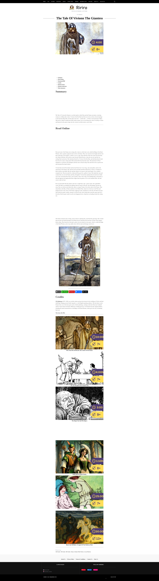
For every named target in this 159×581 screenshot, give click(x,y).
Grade (64, 1)
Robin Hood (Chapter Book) (79, 474)
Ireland (76, 551)
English (90, 1)
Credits (59, 82)
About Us (96, 1)
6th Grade (68, 551)
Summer (79, 509)
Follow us (102, 1)
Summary (60, 77)
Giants (72, 551)
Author (53, 1)
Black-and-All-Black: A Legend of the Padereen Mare (79, 544)
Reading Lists (83, 1)
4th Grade (58, 551)
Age (48, 1)
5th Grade (63, 551)
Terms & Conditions (80, 559)
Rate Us (96, 559)
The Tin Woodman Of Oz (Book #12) (79, 385)
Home (44, 1)
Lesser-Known (87, 551)
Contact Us (89, 559)
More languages (61, 88)
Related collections (62, 86)
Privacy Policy (70, 559)
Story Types (70, 1)
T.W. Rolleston (79, 14)
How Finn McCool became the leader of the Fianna (79, 350)
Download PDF (61, 81)
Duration (58, 1)
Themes (76, 1)
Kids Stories (81, 551)
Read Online (61, 79)
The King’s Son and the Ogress (79, 420)
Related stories (61, 84)
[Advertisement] (79, 66)
